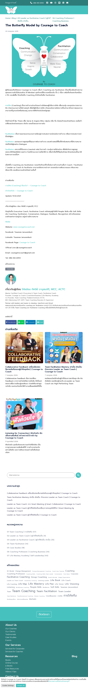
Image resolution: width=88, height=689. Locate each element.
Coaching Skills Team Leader (44, 574)
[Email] (67, 3)
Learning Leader (43, 580)
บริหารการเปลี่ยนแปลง (22, 599)
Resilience (46, 587)
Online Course (11, 663)
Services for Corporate (14, 649)
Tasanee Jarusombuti (69, 587)
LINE (22, 322)
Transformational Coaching (25, 596)
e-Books (8, 666)
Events (8, 640)
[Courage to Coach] (11, 10)
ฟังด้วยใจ (32, 599)
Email (41, 322)
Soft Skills (55, 587)
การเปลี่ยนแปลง (51, 596)
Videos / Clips (10, 672)
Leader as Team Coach (15, 580)
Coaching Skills (30, 574)
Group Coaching (39, 577)
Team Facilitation (46, 591)
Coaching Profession (16, 574)
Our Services (13, 645)
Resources (11, 656)
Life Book (55, 580)
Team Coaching (23, 591)
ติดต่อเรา (44, 614)
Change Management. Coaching (41, 571)
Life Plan (49, 583)
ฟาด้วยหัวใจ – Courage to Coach (19, 190)
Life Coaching (12, 584)
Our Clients (10, 632)
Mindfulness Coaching (22, 587)
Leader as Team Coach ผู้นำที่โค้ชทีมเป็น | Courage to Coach (32, 515)
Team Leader (64, 591)
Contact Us (12, 676)
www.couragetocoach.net (24, 227)
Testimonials (10, 634)
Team (9, 591)
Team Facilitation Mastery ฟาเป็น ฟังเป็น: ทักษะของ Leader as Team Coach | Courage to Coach (63, 369)
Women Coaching (39, 596)
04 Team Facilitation (15, 543)
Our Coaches (11, 629)
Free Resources (12, 669)
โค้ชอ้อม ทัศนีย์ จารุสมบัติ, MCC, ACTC (43, 289)
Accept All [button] (20, 685)
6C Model (10, 571)
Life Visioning (72, 584)
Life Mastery (36, 584)
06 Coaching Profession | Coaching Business (26, 551)
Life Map (22, 583)
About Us (11, 625)
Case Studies (10, 637)
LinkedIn (31, 322)
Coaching (10, 269)
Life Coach (66, 580)
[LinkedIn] (63, 3)
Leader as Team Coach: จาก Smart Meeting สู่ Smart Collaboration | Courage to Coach (44, 504)
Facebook (11, 322)
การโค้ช (60, 596)
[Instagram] (56, 3)
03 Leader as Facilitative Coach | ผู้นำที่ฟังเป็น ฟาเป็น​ (28, 540)
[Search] (78, 475)
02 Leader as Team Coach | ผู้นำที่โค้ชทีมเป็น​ (25, 536)
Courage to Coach (27, 242)
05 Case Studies (14, 547)
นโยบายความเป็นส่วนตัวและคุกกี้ (58, 681)
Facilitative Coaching (18, 577)
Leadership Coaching (30, 580)
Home (7, 18)
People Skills (36, 587)
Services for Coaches (14, 652)
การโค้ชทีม (70, 595)
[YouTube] (51, 3)
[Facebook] (47, 3)
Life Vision (59, 584)
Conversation (58, 574)
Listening (11, 587)
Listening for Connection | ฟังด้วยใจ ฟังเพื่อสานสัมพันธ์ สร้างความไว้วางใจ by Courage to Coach (23, 435)
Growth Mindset (52, 577)
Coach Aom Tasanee (58, 571)
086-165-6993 (38, 3)
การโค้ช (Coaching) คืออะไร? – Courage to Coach (25, 185)
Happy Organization (64, 577)
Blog (14, 18)
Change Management (23, 571)
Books (8, 660)
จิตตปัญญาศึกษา (11, 599)
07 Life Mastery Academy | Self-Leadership (25, 555)
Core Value (66, 574)
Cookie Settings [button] (8, 685)
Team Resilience (11, 596)
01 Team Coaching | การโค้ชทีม (19, 532)
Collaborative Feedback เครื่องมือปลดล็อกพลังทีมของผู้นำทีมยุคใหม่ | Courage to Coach (24, 369)
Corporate (74, 574)
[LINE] (59, 3)
